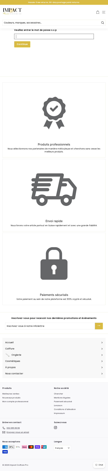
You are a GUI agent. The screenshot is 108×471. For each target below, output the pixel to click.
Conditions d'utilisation (65, 409)
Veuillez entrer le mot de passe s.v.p (35, 30)
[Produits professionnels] (54, 113)
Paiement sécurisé (63, 401)
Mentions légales (62, 397)
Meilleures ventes (10, 393)
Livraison (58, 405)
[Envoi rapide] (54, 189)
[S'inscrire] (99, 326)
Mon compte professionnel (15, 401)
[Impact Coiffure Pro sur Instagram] (55, 427)
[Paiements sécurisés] (54, 263)
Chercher (58, 393)
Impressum (59, 413)
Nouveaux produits (11, 397)
